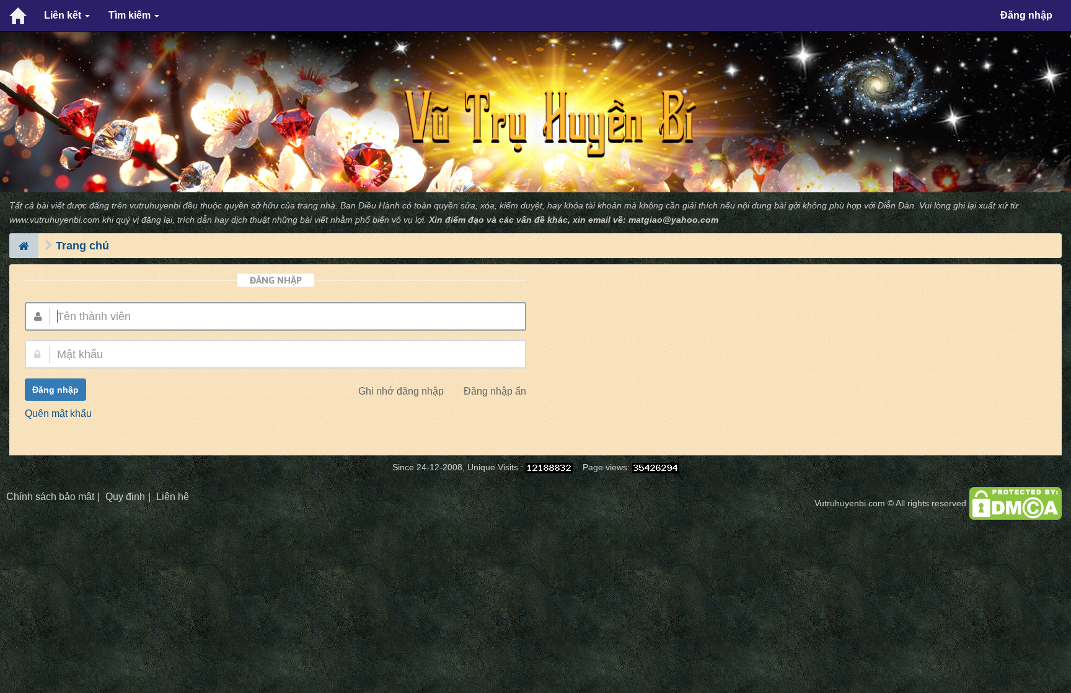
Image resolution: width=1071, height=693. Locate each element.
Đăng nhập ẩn (495, 391)
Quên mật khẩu (58, 413)
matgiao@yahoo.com (673, 220)
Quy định (125, 496)
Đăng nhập (1026, 15)
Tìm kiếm (130, 15)
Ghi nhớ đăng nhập (401, 391)
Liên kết (64, 15)
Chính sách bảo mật (50, 496)
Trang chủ (82, 245)
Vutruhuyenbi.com (849, 503)
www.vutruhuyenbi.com (54, 220)
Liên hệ (172, 496)
